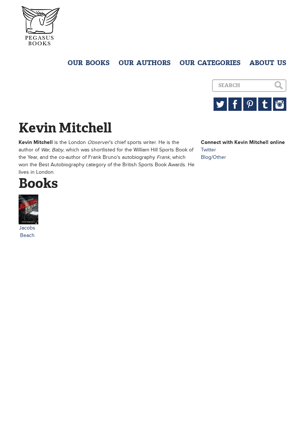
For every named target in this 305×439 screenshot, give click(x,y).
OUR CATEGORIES (210, 62)
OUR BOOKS (89, 62)
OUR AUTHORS (145, 62)
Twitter (208, 150)
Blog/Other (213, 157)
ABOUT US (268, 62)
